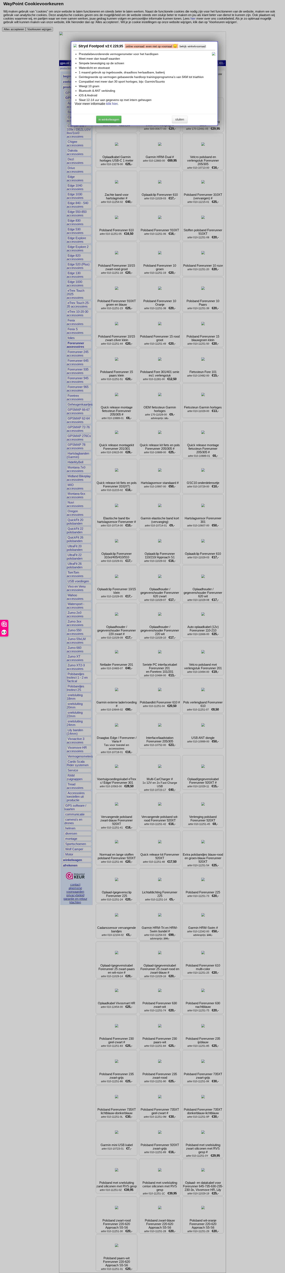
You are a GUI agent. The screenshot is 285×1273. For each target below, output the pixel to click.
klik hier (111, 103)
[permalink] (75, 46)
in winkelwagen (108, 119)
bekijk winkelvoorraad (193, 46)
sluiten (179, 119)
